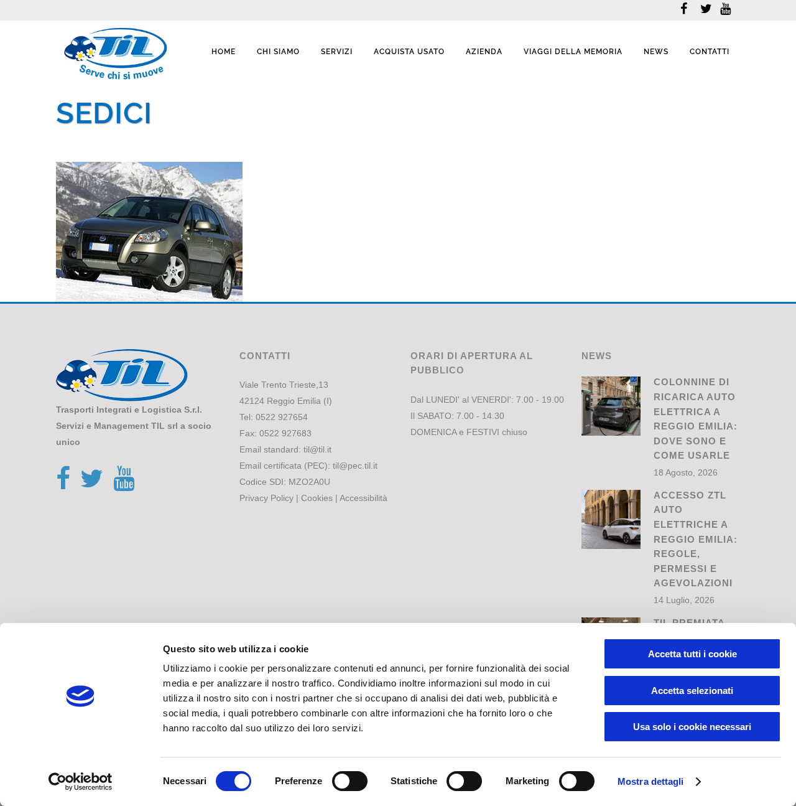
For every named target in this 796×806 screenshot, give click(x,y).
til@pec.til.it (355, 466)
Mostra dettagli (651, 781)
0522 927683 (285, 433)
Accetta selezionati (692, 690)
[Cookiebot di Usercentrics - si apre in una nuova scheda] (80, 781)
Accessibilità (363, 498)
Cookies (317, 498)
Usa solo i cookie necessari (692, 726)
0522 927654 (282, 417)
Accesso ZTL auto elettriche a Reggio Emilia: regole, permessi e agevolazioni (696, 539)
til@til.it (317, 449)
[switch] (350, 781)
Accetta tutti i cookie (692, 654)
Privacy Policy (266, 498)
